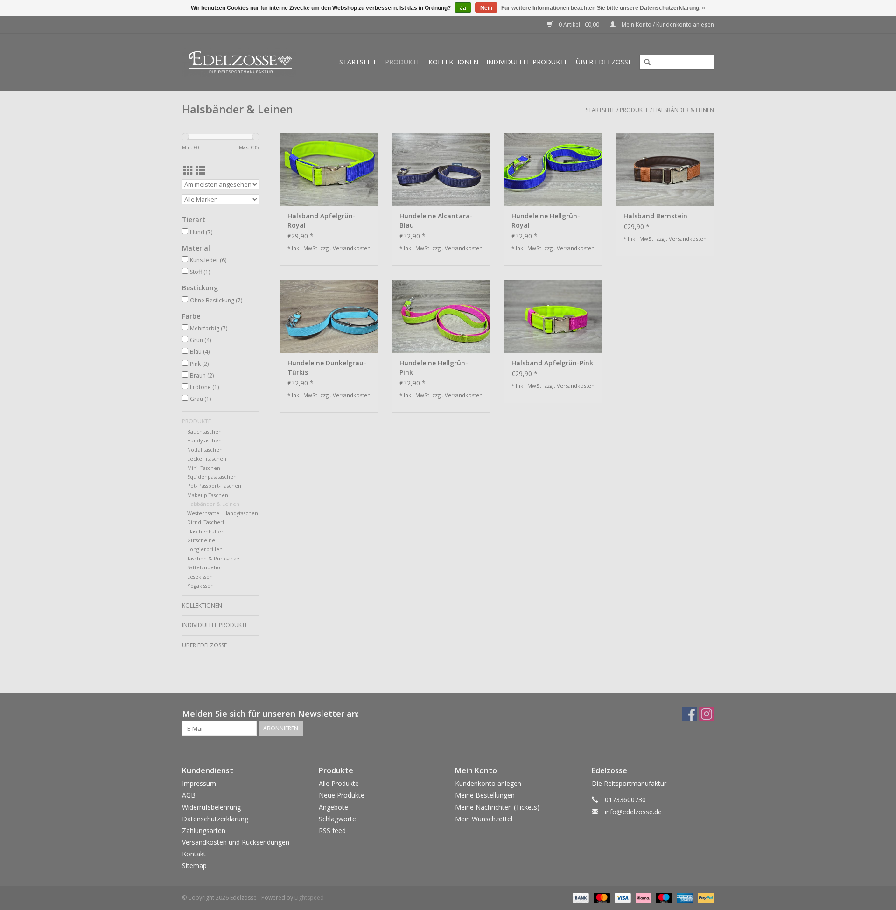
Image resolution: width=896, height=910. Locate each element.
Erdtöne (204, 387)
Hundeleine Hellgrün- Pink (433, 367)
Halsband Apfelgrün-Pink (552, 362)
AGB (189, 795)
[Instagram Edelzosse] (706, 714)
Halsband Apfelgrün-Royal (321, 220)
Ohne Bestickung (216, 300)
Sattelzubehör (205, 567)
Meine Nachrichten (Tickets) (497, 807)
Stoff (200, 272)
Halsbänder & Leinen (683, 110)
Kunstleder (208, 260)
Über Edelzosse (604, 61)
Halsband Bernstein (655, 215)
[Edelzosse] (244, 62)
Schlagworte (337, 818)
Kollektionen (453, 61)
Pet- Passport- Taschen (214, 485)
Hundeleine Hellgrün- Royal (545, 220)
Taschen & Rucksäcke (213, 558)
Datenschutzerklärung (215, 818)
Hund (201, 232)
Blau (200, 352)
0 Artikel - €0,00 (579, 24)
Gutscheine (201, 540)
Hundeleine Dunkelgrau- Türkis (326, 367)
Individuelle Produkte (527, 61)
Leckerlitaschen (206, 458)
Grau (200, 399)
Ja (463, 8)
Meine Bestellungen (485, 795)
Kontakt (194, 853)
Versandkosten (352, 248)
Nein (486, 8)
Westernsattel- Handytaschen (222, 513)
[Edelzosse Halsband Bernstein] (665, 169)
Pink (199, 364)
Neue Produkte (341, 795)
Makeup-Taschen (207, 494)
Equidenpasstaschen (212, 476)
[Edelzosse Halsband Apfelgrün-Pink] (553, 316)
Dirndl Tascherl (205, 521)
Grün (200, 340)
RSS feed (332, 830)
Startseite (358, 61)
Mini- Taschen (203, 467)
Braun (202, 375)
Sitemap (194, 865)
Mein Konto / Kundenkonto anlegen (667, 24)
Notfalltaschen (205, 449)
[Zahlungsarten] (579, 897)
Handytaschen (204, 440)
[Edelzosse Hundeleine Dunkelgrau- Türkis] (329, 316)
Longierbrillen (205, 549)
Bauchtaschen (204, 431)
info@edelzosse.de (633, 811)
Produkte (402, 61)
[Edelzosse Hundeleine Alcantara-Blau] (441, 169)
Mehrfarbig (208, 328)
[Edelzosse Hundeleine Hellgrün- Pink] (441, 316)
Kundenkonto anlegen (488, 783)
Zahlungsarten (203, 830)
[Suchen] (644, 62)
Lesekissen (200, 576)
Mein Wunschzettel (483, 818)
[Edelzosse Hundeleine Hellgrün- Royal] (553, 169)
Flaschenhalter (205, 531)
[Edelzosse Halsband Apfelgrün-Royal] (329, 169)
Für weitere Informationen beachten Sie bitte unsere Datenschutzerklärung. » (603, 8)
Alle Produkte (339, 783)
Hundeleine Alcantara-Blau (436, 220)
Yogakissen (200, 585)
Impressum (199, 783)
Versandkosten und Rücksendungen (235, 842)
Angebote (333, 807)
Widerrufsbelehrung (211, 807)
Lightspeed (309, 898)
